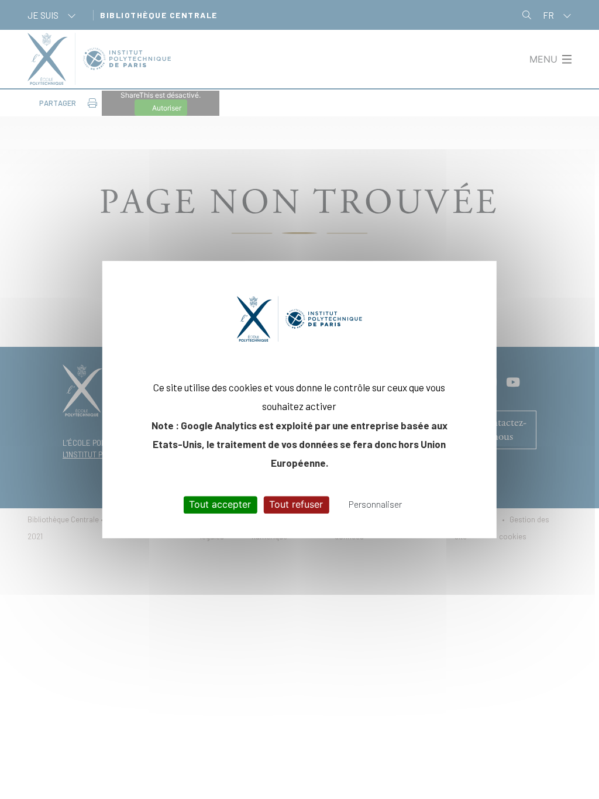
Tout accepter (220, 505)
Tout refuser (296, 505)
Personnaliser (375, 504)
